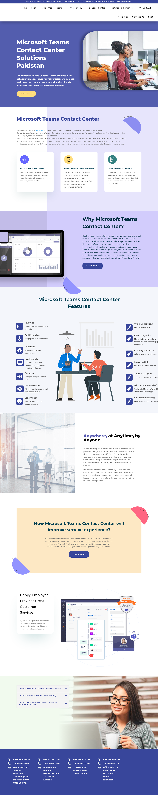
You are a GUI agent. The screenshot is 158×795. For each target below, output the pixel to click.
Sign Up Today (25, 94)
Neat (150, 17)
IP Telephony (75, 8)
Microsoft (40, 130)
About (34, 8)
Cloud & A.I (145, 8)
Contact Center (97, 8)
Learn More (92, 266)
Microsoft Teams (104, 241)
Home (24, 8)
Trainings (123, 17)
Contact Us (138, 17)
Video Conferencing (52, 8)
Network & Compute (122, 8)
